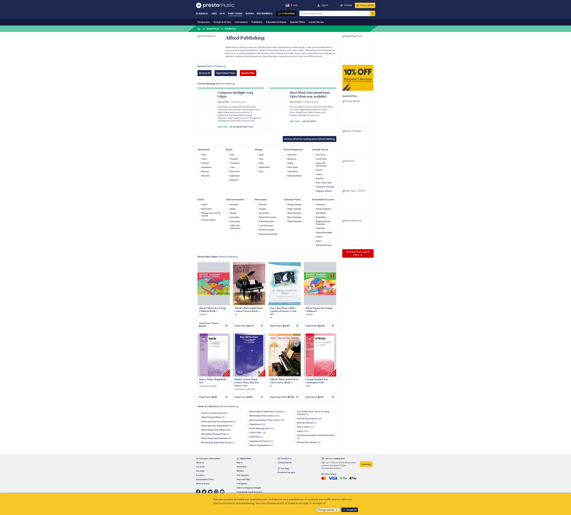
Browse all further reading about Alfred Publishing (309, 139)
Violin (261, 154)
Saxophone (206, 167)
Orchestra (320, 204)
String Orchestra (323, 209)
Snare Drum (264, 213)
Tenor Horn (235, 171)
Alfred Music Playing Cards (215, 434)
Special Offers (297, 22)
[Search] (372, 13)
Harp (261, 171)
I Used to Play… (257, 432)
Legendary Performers (261, 441)
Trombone (234, 163)
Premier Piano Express (309, 418)
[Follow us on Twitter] (205, 491)
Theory (319, 237)
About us (200, 462)
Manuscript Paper (324, 245)
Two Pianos (292, 171)
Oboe (204, 159)
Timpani (262, 209)
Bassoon (205, 171)
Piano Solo (292, 154)
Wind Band (321, 213)
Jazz (214, 13)
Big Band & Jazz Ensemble (323, 222)
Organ (290, 163)
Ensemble (320, 228)
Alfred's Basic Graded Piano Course (267, 411)
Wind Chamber (294, 213)
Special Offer (248, 73)
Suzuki (302, 431)
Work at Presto (203, 483)
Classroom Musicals (325, 187)
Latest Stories (316, 22)
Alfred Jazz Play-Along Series (217, 425)
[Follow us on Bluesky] (211, 491)
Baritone (234, 180)
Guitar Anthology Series (261, 428)
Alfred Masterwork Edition (216, 430)
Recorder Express (306, 422)
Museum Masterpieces (261, 445)
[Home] (199, 28)
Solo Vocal (320, 154)
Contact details (285, 462)
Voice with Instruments (321, 164)
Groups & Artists (222, 22)
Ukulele (233, 213)
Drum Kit (262, 204)
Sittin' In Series (305, 427)
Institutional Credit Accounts (249, 492)
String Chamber (294, 204)
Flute (203, 154)
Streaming (288, 13)
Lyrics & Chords (208, 220)
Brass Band (321, 217)
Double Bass (264, 167)
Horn (232, 154)
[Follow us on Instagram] (217, 491)
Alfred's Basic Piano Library (264, 415)
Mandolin (234, 204)
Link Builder (242, 483)
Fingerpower (257, 424)
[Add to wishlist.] (226, 325)
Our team (200, 466)
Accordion (234, 217)
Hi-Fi (222, 13)
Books (250, 13)
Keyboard (291, 159)
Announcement (309, 121)
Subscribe (366, 464)
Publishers (257, 22)
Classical (202, 13)
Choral (319, 170)
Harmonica (235, 221)
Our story (200, 475)
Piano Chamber (294, 209)
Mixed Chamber (294, 221)
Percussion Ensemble (268, 234)
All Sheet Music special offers (358, 253)
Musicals (320, 178)
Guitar (204, 204)
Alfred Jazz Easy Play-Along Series (218, 421)
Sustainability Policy (205, 479)
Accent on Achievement (214, 413)
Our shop (200, 471)
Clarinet (205, 163)
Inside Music (256, 437)
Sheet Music (235, 13)
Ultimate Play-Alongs (309, 442)
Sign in (325, 5)
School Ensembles (324, 232)
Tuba (232, 167)
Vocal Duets (321, 159)
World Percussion (266, 229)
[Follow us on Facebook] (199, 491)
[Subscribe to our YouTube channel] (223, 491)
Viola (261, 159)
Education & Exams (276, 22)
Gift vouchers (243, 475)
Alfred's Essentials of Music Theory (267, 420)
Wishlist (348, 5)
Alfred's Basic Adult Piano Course (218, 442)
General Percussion (267, 217)
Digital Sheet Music (225, 73)
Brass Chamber (294, 217)
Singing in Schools (324, 191)
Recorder (205, 176)
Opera (319, 174)
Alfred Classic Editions (213, 417)
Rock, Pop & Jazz (324, 182)
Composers (203, 22)
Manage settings (326, 509)
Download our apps (286, 472)
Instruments (241, 22)
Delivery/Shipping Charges (249, 488)
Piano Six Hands (294, 176)
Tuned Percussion (266, 221)
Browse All (204, 73)
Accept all (351, 509)
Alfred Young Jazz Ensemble (216, 438)
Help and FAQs (243, 479)
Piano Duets (292, 167)
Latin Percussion (266, 225)
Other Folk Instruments (235, 227)
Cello (261, 163)
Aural (318, 241)
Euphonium (235, 176)
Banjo (232, 209)
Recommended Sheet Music (242, 126)
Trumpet (234, 159)
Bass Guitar (206, 209)
